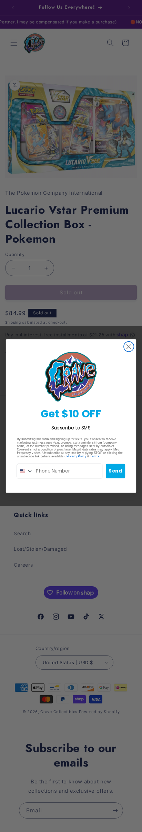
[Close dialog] (129, 347)
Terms (94, 456)
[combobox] (25, 471)
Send (115, 470)
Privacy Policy (77, 456)
